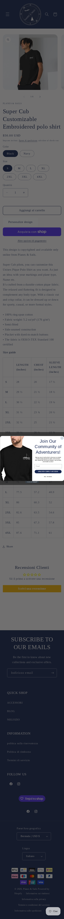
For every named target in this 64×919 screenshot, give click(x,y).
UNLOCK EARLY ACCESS (48, 471)
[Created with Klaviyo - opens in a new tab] (32, 482)
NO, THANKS (48, 476)
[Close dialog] (62, 438)
